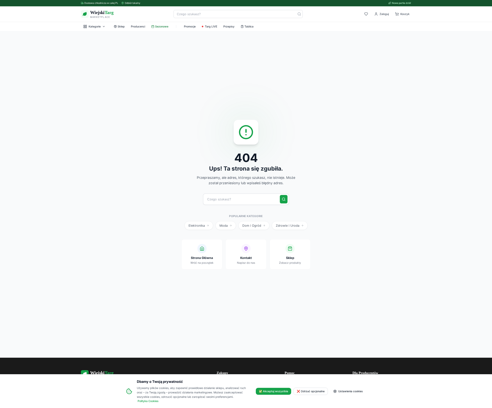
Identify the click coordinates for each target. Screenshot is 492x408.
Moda (223, 225)
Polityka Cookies (148, 401)
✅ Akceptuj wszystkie (273, 391)
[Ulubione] (366, 14)
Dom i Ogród (251, 225)
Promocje (190, 26)
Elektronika (197, 225)
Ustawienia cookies (350, 391)
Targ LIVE (211, 26)
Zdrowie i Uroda (287, 225)
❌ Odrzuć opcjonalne (311, 391)
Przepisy (228, 26)
